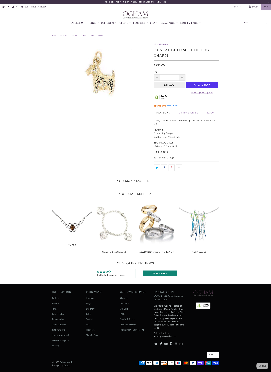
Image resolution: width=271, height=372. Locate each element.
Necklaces (199, 227)
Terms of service (59, 324)
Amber (72, 224)
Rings (93, 23)
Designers (108, 23)
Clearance (168, 23)
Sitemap (55, 345)
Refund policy (58, 319)
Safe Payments (58, 330)
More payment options (202, 92)
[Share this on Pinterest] (172, 168)
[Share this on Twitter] (157, 168)
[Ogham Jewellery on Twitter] (3, 7)
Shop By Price (189, 23)
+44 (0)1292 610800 (38, 7)
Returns (55, 303)
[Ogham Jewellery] (135, 15)
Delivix (67, 365)
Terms (54, 309)
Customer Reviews (128, 324)
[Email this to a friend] (179, 168)
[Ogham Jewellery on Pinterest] (17, 7)
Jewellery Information (61, 335)
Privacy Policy (58, 314)
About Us (124, 298)
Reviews (210, 113)
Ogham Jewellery (67, 362)
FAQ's (122, 314)
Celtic (124, 23)
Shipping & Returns (188, 113)
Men (153, 23)
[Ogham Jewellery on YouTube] (12, 7)
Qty (155, 71)
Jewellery (77, 23)
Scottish (139, 23)
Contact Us (125, 303)
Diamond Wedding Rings (156, 227)
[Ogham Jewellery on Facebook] (8, 7)
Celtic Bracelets (114, 227)
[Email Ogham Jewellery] (26, 7)
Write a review (159, 273)
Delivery (55, 298)
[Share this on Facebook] (164, 168)
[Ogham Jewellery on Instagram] (21, 7)
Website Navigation (60, 340)
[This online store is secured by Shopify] (161, 99)
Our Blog (124, 309)
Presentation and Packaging (132, 330)
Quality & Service (127, 319)
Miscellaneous (161, 44)
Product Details (162, 113)
